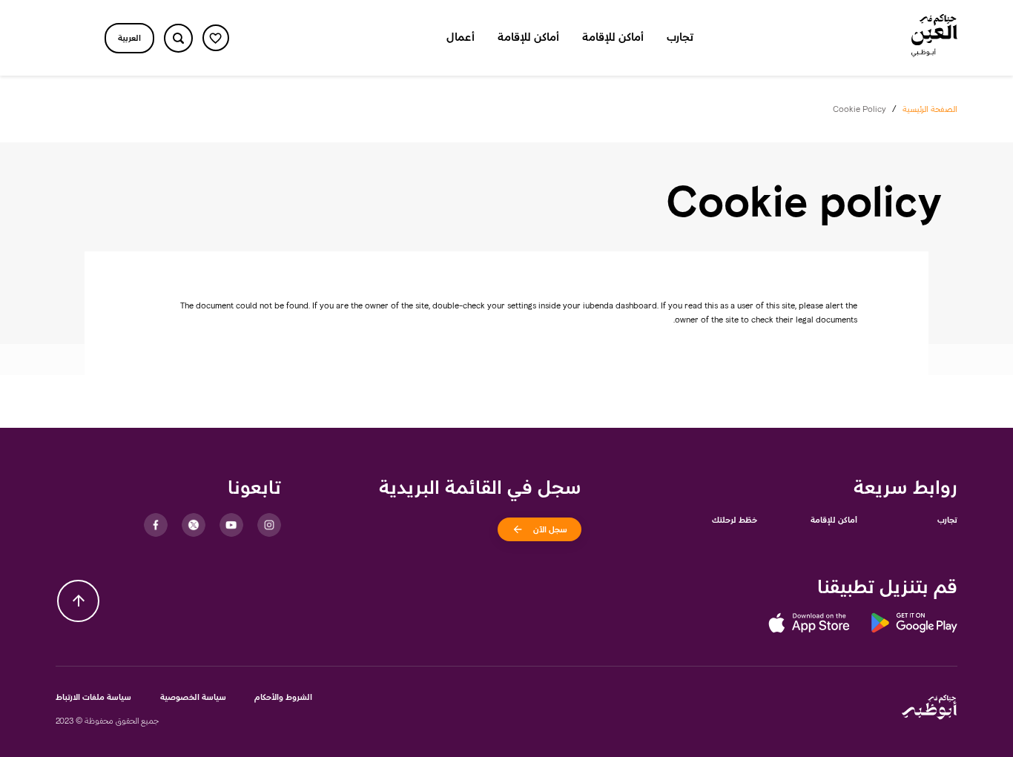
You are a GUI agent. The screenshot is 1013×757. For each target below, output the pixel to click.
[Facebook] (156, 525)
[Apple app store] (809, 625)
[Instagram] (269, 525)
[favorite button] (215, 37)
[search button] (178, 38)
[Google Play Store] (903, 625)
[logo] (934, 38)
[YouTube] (231, 525)
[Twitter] (193, 525)
